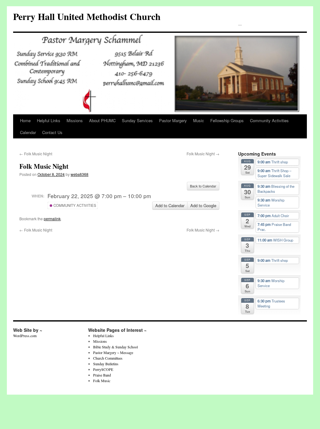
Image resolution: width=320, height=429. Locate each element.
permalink (52, 218)
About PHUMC (102, 120)
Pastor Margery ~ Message (113, 352)
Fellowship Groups (227, 120)
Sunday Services (137, 120)
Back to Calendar (203, 185)
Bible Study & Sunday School (115, 346)
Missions (75, 120)
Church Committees (107, 358)
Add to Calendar (169, 205)
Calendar (28, 132)
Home (25, 120)
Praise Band (102, 374)
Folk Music (101, 380)
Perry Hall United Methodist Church (87, 16)
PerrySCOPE (103, 369)
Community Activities (269, 120)
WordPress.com (25, 335)
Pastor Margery (173, 120)
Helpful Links (48, 120)
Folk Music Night (35, 153)
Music (198, 120)
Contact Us (52, 132)
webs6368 (79, 174)
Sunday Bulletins (105, 363)
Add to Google (203, 205)
